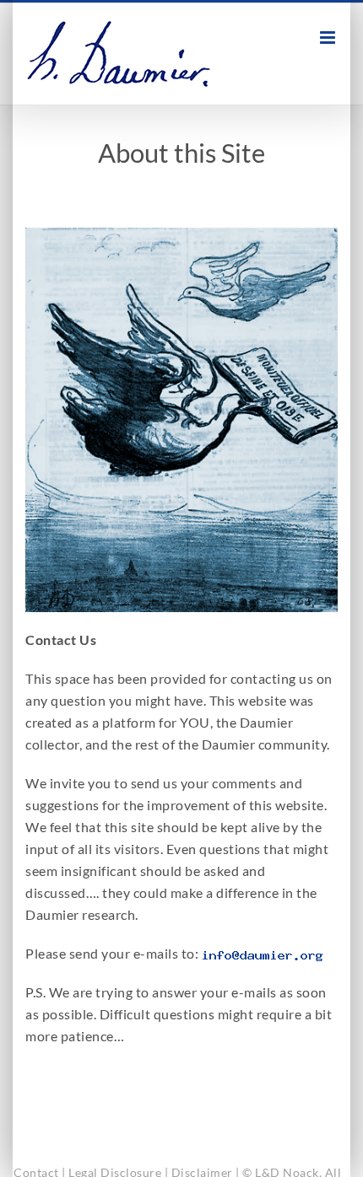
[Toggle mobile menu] (329, 37)
